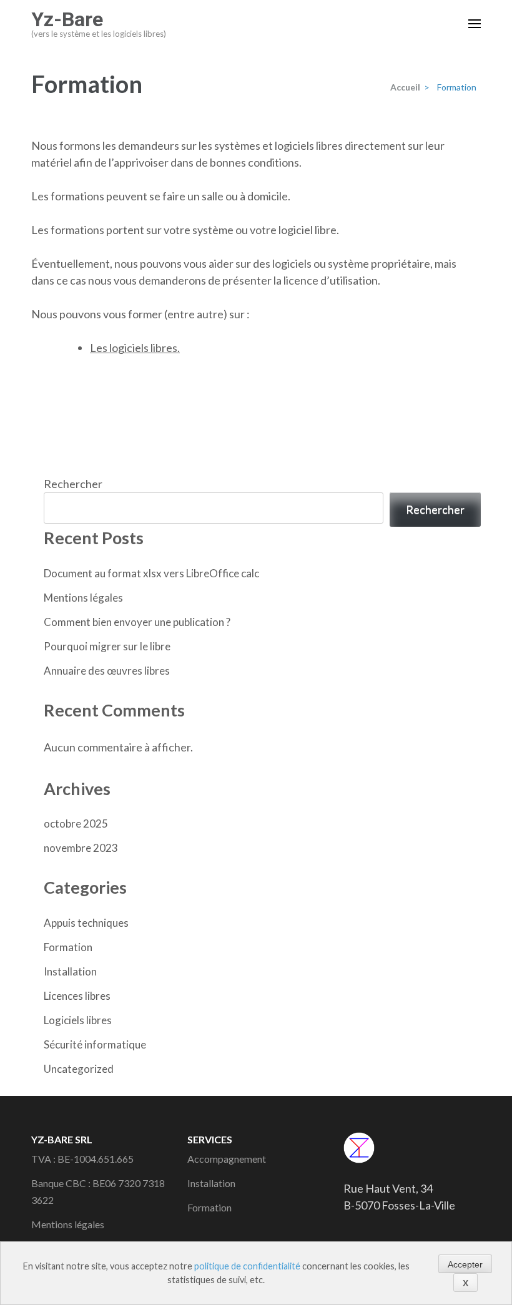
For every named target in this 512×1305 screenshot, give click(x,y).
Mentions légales (83, 597)
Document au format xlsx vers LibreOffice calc (151, 573)
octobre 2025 (76, 823)
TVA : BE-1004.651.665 (82, 1159)
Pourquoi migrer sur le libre (107, 646)
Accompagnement (226, 1159)
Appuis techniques (86, 922)
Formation (68, 947)
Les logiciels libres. (135, 347)
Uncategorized (79, 1068)
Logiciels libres (78, 1020)
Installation (70, 971)
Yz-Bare (67, 19)
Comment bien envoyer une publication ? (137, 621)
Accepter (465, 1264)
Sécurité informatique (95, 1044)
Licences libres (77, 995)
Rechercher (73, 484)
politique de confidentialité (247, 1266)
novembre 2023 (81, 847)
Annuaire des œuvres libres (107, 670)
